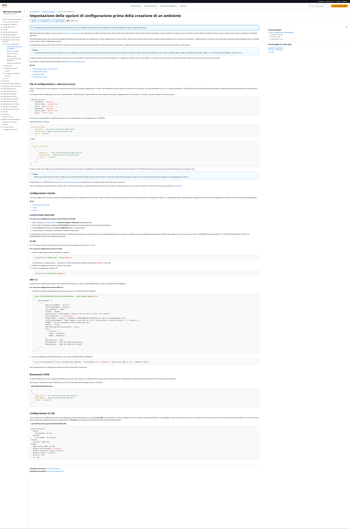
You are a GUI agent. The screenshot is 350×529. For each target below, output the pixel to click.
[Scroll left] (129, 5)
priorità (164, 88)
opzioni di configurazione (72, 33)
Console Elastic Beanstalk (40, 205)
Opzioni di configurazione (76, 61)
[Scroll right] (188, 5)
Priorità (240, 53)
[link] (66, 11)
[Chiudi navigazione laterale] (24, 11)
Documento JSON (38, 74)
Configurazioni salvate (39, 71)
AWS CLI (35, 210)
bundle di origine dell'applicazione (69, 182)
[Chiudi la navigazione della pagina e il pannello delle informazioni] (346, 27)
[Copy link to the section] (28, 84)
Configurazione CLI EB (39, 77)
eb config (92, 245)
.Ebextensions (177, 186)
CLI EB (209, 53)
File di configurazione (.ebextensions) (44, 69)
